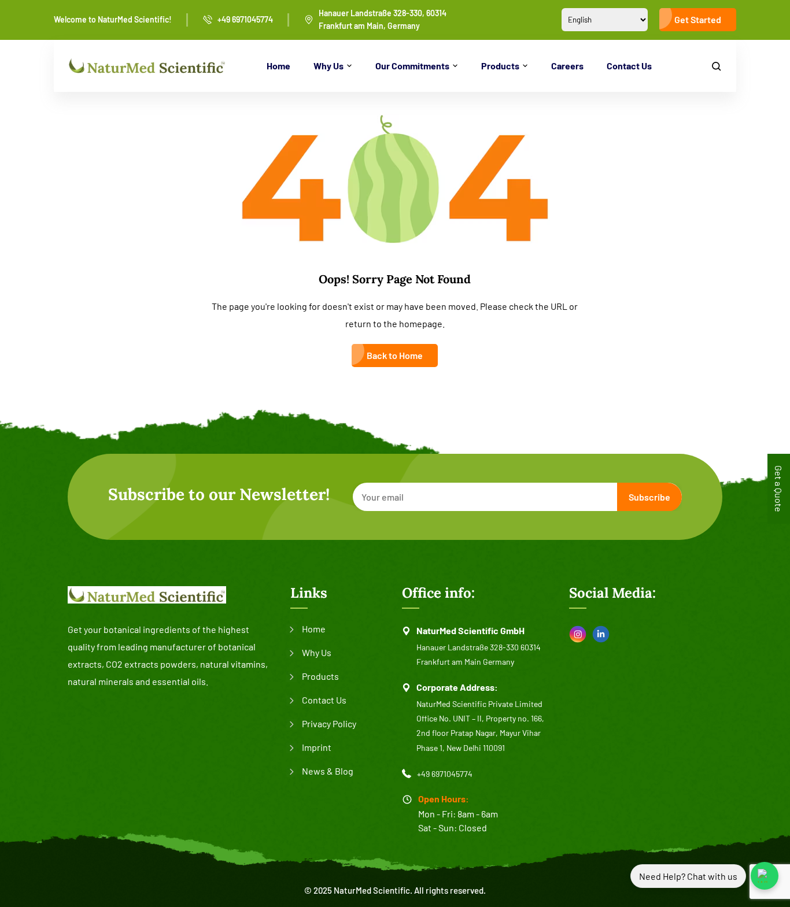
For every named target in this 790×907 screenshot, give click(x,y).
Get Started (697, 19)
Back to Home (395, 355)
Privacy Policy (329, 723)
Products (500, 65)
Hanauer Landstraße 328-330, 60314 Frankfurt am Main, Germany (382, 19)
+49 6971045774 (245, 19)
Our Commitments (412, 65)
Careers (567, 65)
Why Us (328, 65)
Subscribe (649, 496)
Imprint (316, 747)
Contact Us (629, 65)
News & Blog (327, 770)
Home (278, 65)
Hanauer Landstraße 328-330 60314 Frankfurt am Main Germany (478, 654)
